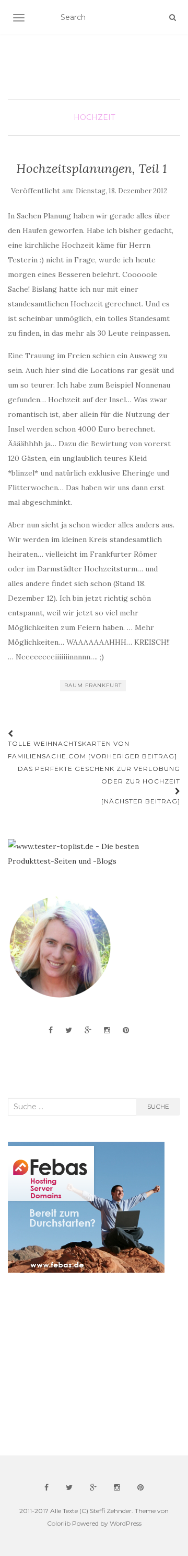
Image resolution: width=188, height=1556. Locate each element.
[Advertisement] (86, 1364)
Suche (158, 1106)
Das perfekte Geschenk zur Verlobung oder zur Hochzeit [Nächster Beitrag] (99, 785)
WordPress (126, 1523)
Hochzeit (94, 117)
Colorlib (58, 1523)
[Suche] (172, 17)
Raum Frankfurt (93, 685)
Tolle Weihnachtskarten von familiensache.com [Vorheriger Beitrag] (92, 750)
